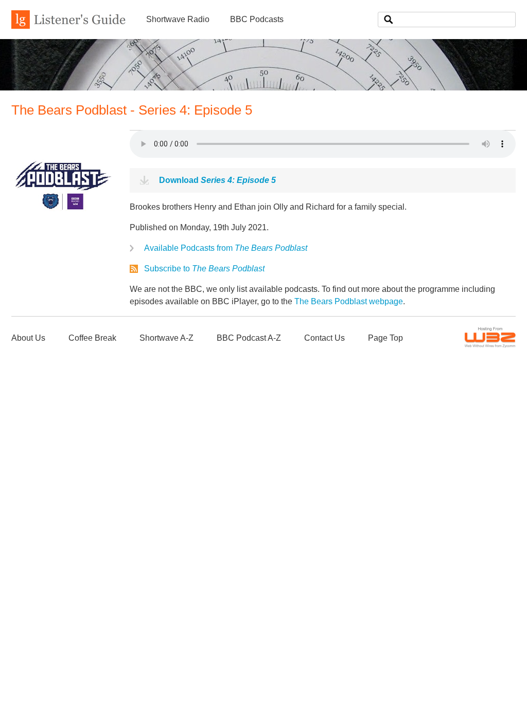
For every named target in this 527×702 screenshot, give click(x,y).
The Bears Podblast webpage (348, 301)
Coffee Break (92, 338)
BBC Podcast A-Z (249, 338)
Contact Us (324, 338)
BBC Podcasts (257, 19)
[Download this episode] (62, 230)
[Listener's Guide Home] (68, 26)
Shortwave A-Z (166, 338)
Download (217, 180)
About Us (28, 338)
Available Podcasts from (225, 248)
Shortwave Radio (177, 19)
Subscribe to (204, 268)
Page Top (385, 338)
